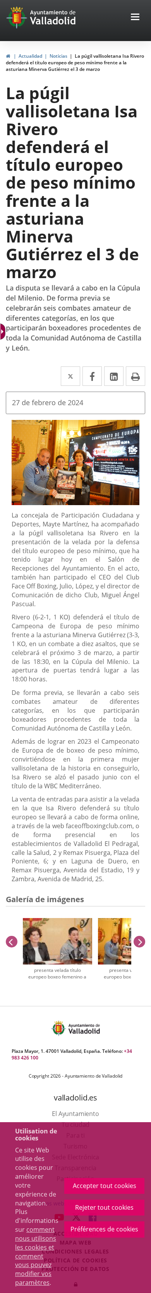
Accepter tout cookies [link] (104, 1185)
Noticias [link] (58, 56)
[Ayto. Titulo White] (53, 17)
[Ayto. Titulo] (83, 1028)
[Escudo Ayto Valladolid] (59, 1028)
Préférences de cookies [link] (104, 1229)
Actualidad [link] (30, 56)
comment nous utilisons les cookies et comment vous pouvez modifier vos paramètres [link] (35, 1256)
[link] (3, 331)
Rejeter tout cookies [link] (104, 1207)
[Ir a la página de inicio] (17, 17)
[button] (135, 18)
